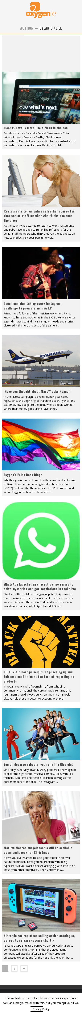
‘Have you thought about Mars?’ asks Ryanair (37, 391)
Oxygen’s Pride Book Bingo (23, 475)
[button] (41, 98)
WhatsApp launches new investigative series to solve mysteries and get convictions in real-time (40, 586)
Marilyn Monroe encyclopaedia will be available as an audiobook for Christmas (38, 850)
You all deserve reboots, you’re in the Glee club (38, 764)
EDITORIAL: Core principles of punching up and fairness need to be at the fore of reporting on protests (39, 677)
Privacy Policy (41, 1009)
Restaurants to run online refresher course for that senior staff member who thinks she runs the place (39, 216)
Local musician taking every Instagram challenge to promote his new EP (32, 305)
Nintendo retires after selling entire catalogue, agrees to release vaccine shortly (39, 938)
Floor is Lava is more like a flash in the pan (36, 128)
